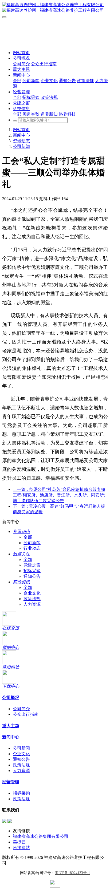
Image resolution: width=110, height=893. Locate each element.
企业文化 (32, 593)
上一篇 (59, 495)
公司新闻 (21, 146)
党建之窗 (32, 565)
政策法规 (32, 598)
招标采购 (32, 570)
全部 (17, 80)
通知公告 (32, 576)
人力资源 (32, 604)
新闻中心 (21, 135)
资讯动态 (21, 141)
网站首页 (21, 52)
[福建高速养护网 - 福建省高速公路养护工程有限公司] (55, 7)
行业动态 (32, 548)
